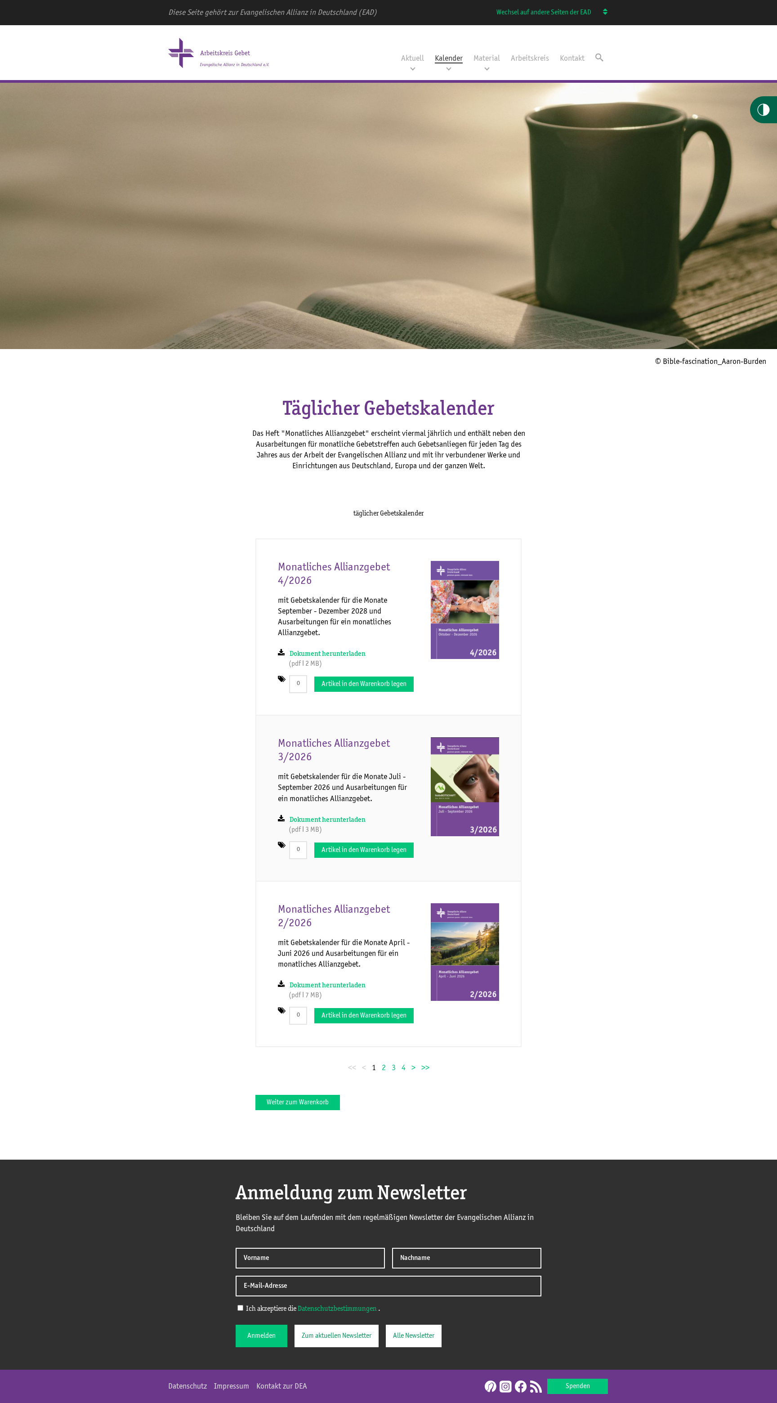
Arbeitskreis (530, 58)
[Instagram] (505, 1387)
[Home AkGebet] (218, 69)
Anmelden (261, 1336)
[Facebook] (521, 1387)
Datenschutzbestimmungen (337, 1309)
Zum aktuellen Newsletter (336, 1336)
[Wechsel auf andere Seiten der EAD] (601, 13)
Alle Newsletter (413, 1336)
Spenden (578, 1386)
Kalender (449, 58)
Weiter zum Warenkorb (298, 1102)
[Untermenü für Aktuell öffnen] (412, 67)
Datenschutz (187, 1386)
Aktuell (412, 58)
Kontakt (572, 58)
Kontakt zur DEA (281, 1386)
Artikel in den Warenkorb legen (364, 684)
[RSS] (536, 1387)
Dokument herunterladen (328, 654)
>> (425, 1068)
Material (486, 58)
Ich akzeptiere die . (312, 1309)
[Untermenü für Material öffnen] (486, 67)
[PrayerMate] (489, 1386)
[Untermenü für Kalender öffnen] (448, 67)
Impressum (231, 1386)
